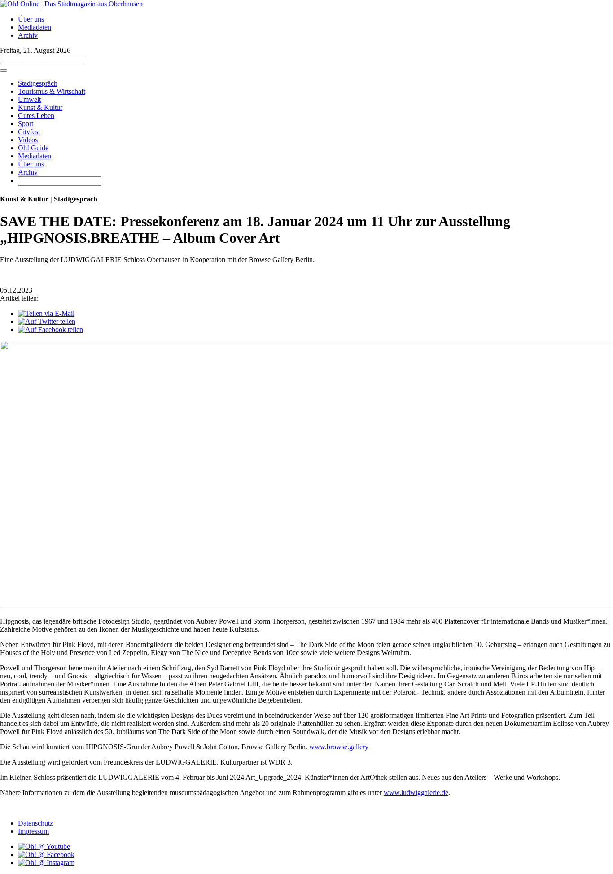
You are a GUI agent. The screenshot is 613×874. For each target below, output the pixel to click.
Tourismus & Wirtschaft (51, 91)
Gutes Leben (36, 115)
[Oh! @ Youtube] (44, 846)
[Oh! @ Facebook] (46, 854)
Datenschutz (35, 823)
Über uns (31, 19)
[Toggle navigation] (3, 70)
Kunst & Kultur (40, 107)
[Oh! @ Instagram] (46, 862)
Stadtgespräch (37, 83)
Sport (25, 123)
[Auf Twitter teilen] (46, 321)
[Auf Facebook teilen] (50, 329)
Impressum (33, 831)
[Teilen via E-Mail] (46, 313)
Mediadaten (34, 27)
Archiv (28, 35)
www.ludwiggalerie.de (416, 792)
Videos (28, 140)
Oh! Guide (33, 148)
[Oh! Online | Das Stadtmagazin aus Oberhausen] (71, 4)
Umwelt (29, 99)
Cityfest (29, 131)
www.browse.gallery (338, 747)
